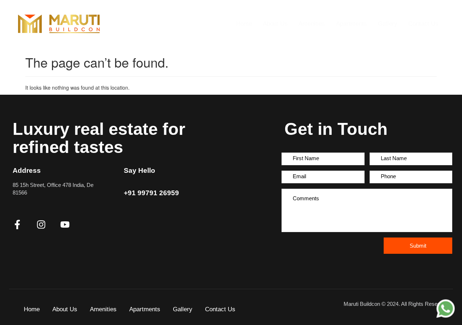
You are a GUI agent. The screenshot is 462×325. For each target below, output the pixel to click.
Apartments (351, 23)
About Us (275, 23)
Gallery (387, 23)
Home (244, 23)
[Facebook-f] (17, 224)
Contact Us (423, 23)
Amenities (311, 23)
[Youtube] (65, 224)
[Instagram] (41, 224)
